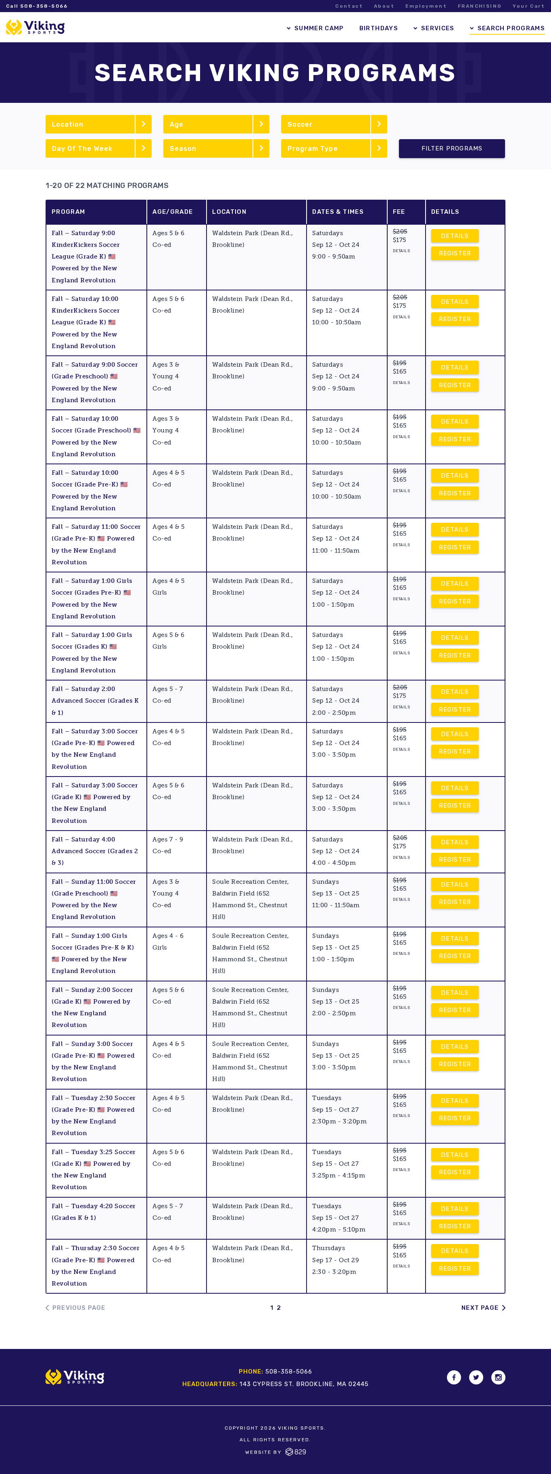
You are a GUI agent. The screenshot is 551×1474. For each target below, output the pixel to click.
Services (438, 28)
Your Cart (529, 6)
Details (455, 236)
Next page (480, 1307)
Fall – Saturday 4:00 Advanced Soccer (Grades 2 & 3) (95, 851)
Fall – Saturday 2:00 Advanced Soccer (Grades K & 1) (95, 700)
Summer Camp (319, 28)
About (384, 6)
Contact (349, 6)
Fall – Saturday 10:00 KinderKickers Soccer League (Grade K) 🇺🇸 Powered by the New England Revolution (86, 322)
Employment (426, 6)
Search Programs (511, 28)
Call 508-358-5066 (37, 6)
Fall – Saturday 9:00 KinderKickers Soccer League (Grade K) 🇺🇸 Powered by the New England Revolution (86, 257)
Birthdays (378, 28)
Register (455, 253)
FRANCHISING (480, 6)
